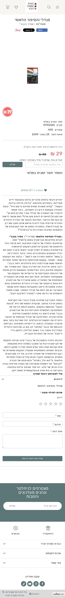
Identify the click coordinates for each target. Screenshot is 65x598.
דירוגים (58, 379)
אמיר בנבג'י (26, 24)
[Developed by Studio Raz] (34, 594)
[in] (36, 583)
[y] (29, 583)
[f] (42, 583)
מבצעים (16, 533)
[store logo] (32, 6)
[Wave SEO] (58, 593)
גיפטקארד (48, 533)
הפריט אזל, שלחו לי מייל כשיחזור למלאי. (40, 160)
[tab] (32, 379)
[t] (23, 583)
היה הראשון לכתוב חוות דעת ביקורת (43, 146)
